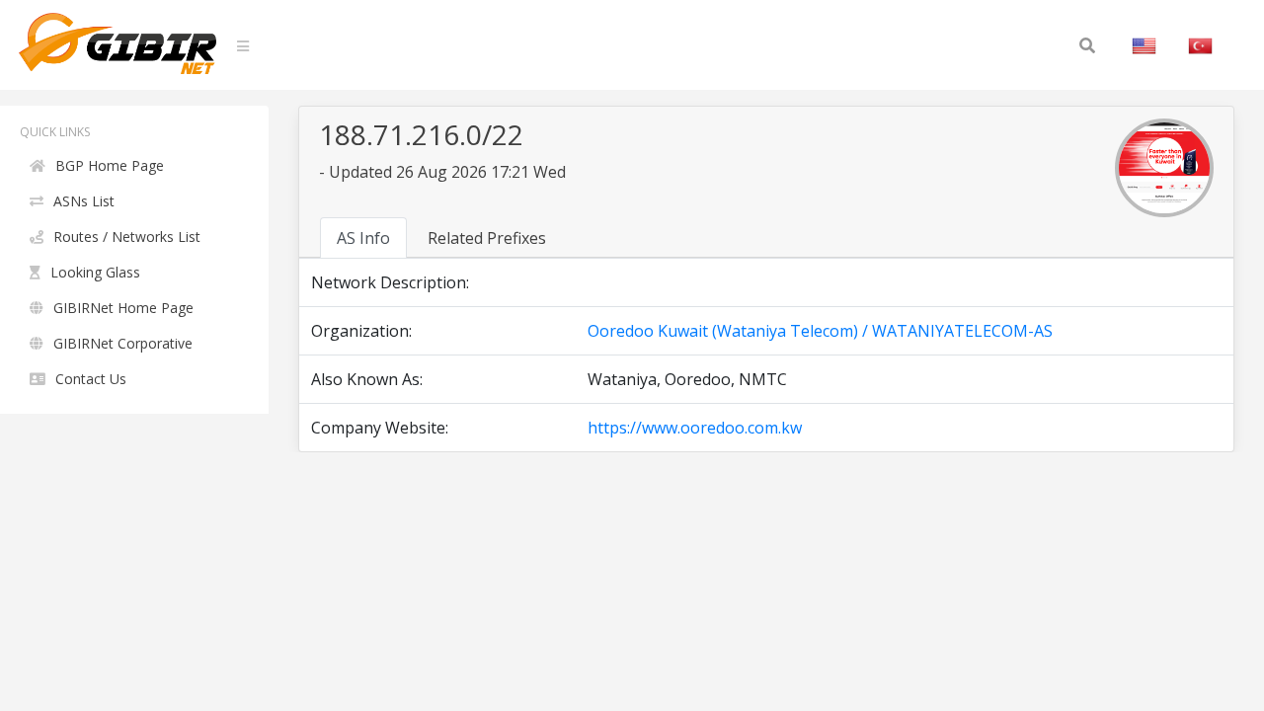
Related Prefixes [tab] (487, 238)
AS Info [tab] (363, 238)
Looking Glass (95, 272)
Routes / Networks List (126, 236)
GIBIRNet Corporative (123, 343)
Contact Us (90, 378)
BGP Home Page (109, 165)
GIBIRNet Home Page (123, 307)
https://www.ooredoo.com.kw (695, 427)
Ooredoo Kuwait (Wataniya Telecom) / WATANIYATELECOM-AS (820, 331)
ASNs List (84, 201)
